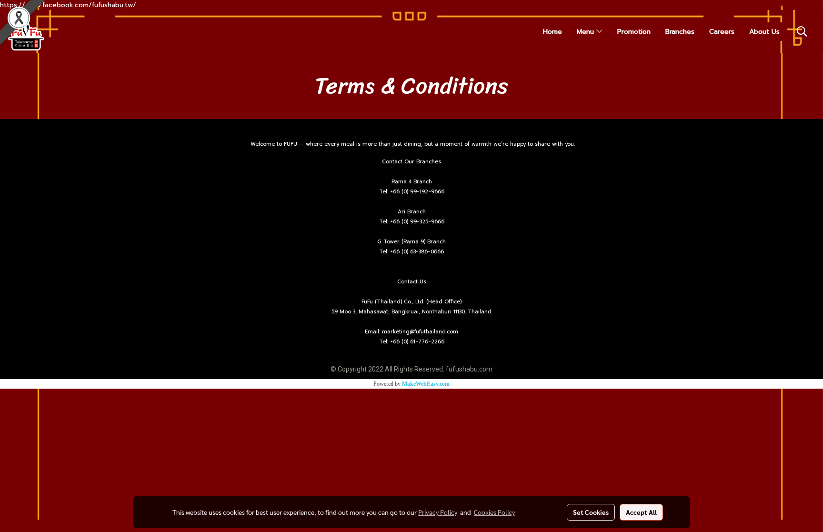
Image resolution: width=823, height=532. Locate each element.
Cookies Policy (494, 512)
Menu (586, 32)
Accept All (641, 512)
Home (552, 32)
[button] (802, 31)
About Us (764, 32)
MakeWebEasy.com (426, 384)
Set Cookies (591, 512)
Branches (679, 32)
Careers (721, 32)
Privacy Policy (437, 512)
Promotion (634, 32)
